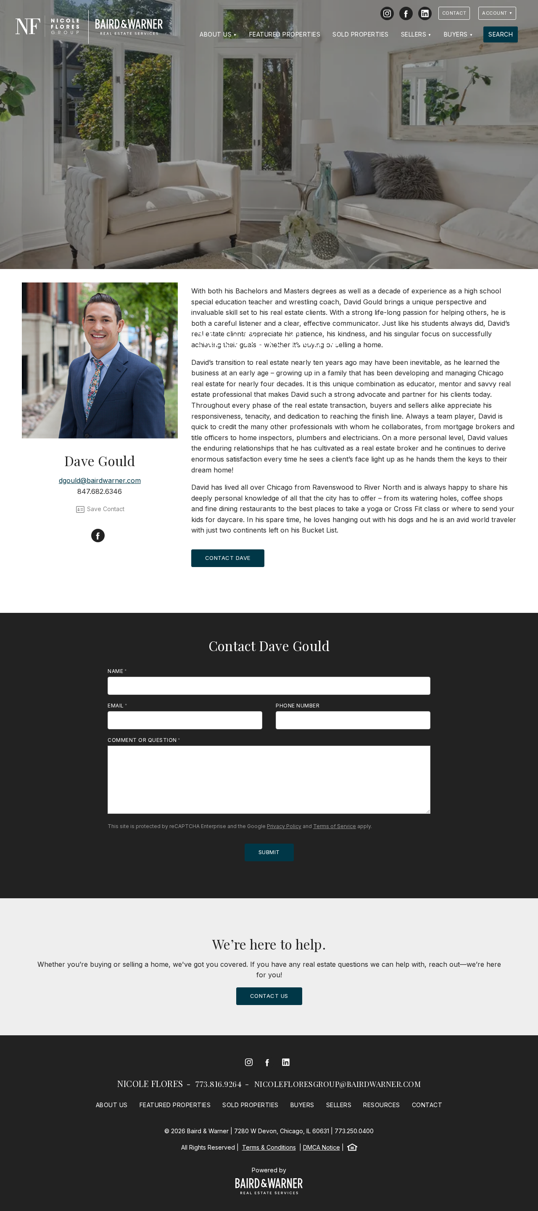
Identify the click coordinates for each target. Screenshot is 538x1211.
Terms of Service (334, 826)
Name (115, 671)
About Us (216, 34)
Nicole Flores (150, 1083)
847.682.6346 (99, 491)
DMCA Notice (321, 1147)
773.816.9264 (218, 1084)
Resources (381, 1104)
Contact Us (269, 995)
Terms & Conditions (269, 1147)
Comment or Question (142, 740)
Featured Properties (285, 34)
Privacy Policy (284, 826)
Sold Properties (360, 34)
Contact (454, 13)
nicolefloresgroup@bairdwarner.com (337, 1084)
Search (500, 34)
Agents (269, 320)
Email (116, 705)
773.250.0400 (354, 1130)
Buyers (456, 34)
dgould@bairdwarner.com (100, 480)
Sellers (414, 34)
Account (494, 13)
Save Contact (104, 508)
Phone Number (297, 705)
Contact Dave (228, 557)
